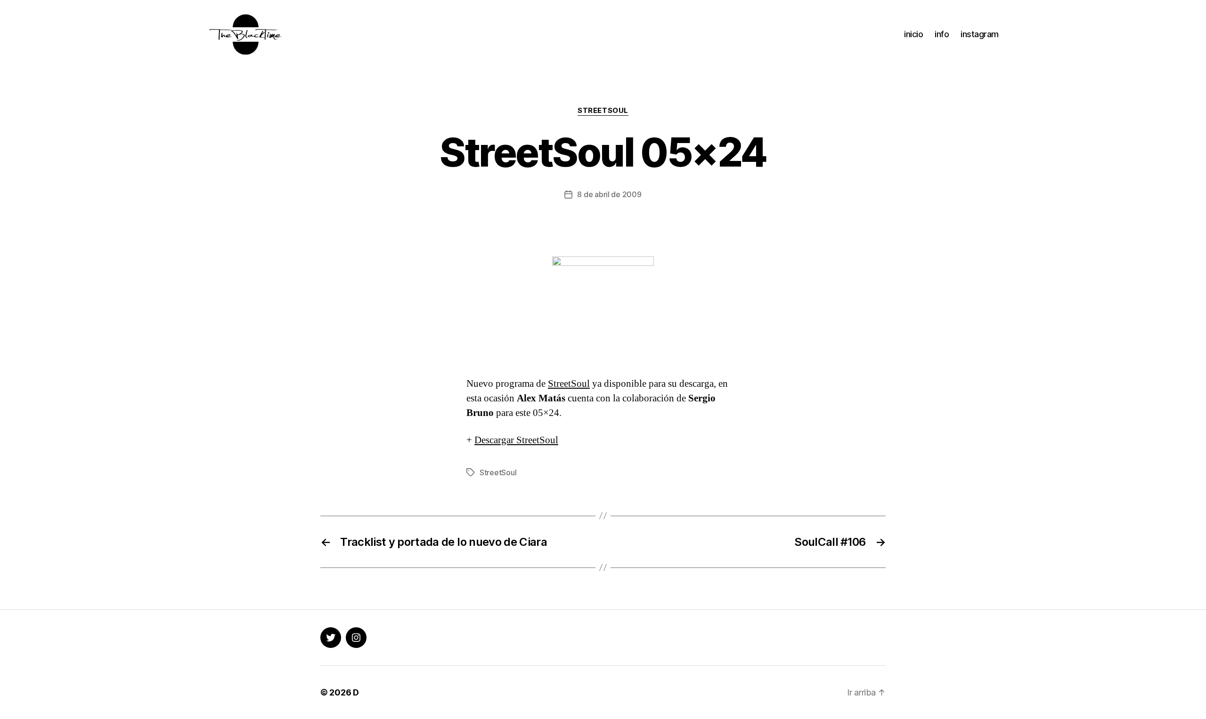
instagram (980, 34)
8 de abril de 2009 (609, 194)
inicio (913, 34)
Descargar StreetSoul (516, 440)
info (942, 34)
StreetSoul (603, 110)
